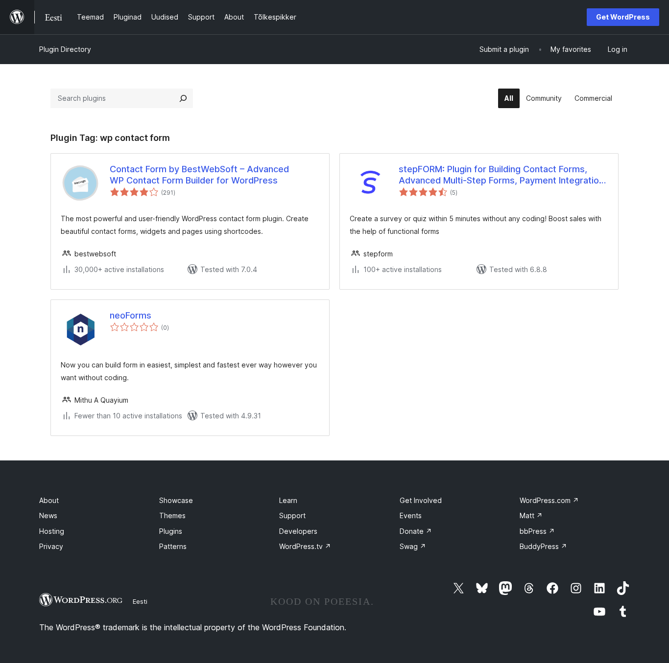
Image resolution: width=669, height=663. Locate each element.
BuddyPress (543, 546)
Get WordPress (623, 17)
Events (411, 515)
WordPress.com (549, 500)
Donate (416, 531)
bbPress (537, 531)
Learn (288, 500)
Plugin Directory (65, 49)
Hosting (51, 531)
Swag (413, 546)
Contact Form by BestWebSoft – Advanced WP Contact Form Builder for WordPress (199, 174)
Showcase (176, 500)
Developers (298, 531)
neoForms (130, 315)
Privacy (51, 546)
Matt (531, 515)
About (49, 500)
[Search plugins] (183, 98)
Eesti (140, 601)
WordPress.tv (305, 546)
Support (292, 515)
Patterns (173, 546)
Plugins (170, 531)
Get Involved (421, 500)
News (48, 515)
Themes (172, 515)
